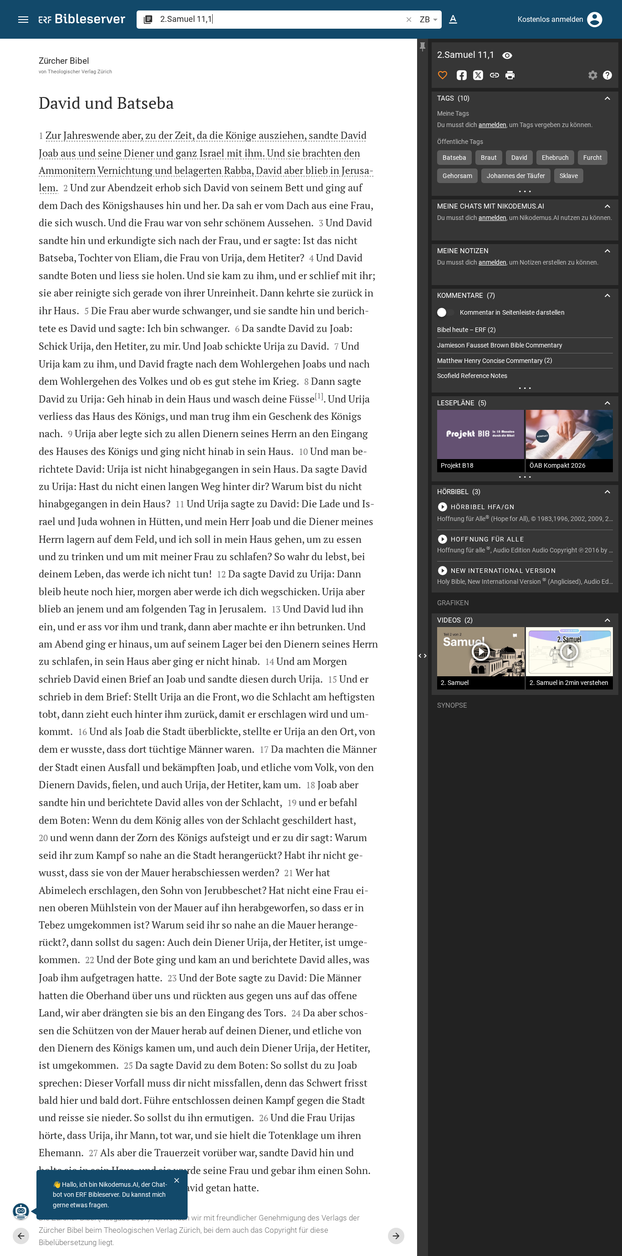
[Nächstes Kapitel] (396, 1236)
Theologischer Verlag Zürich (80, 71)
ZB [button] (425, 19)
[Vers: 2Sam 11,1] (507, 55)
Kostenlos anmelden (550, 19)
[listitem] (525, 329)
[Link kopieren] (494, 75)
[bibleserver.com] (82, 20)
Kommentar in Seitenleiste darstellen (512, 312)
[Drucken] (510, 75)
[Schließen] (177, 1180)
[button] (23, 19)
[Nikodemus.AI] (21, 1211)
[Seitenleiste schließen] (422, 655)
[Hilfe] (607, 75)
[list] (525, 352)
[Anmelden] (595, 19)
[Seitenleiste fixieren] (422, 47)
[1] (319, 396)
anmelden (492, 124)
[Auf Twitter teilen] (478, 75)
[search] (282, 19)
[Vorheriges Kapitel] (21, 1236)
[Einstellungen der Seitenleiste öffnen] (593, 75)
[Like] (442, 75)
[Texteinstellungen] (453, 19)
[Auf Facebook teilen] (461, 75)
